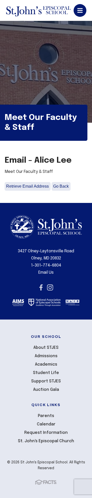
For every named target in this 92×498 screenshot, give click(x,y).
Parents (46, 416)
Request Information (46, 433)
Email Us (46, 272)
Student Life (46, 373)
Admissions (46, 356)
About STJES (46, 347)
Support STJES (46, 381)
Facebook (41, 287)
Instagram (50, 287)
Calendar (46, 424)
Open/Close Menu (80, 10)
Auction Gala (46, 390)
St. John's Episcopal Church (46, 441)
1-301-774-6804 (46, 265)
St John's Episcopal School (38, 10)
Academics (46, 364)
